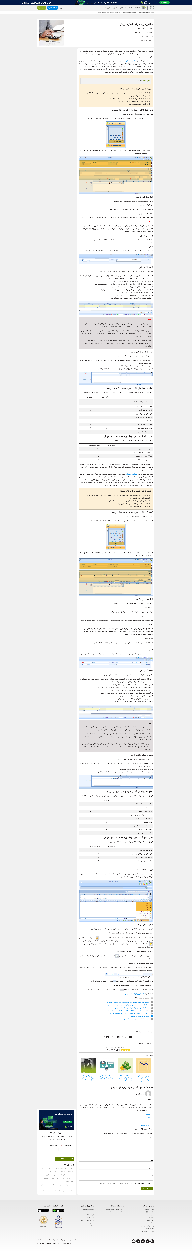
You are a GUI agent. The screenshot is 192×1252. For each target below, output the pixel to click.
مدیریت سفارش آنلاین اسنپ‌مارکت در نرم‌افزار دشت (57, 1175)
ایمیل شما (53, 1145)
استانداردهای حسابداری (87, 1220)
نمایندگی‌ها (129, 8)
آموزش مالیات (90, 1226)
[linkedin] (152, 1241)
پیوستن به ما (150, 1220)
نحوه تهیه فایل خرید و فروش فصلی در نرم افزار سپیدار (132, 1008)
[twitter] (148, 1241)
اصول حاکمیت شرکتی (148, 1228)
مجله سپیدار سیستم (88, 1209)
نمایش (141, 81)
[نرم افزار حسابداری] (148, 8)
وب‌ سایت (150, 1176)
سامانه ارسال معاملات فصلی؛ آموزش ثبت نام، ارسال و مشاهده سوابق (128, 1005)
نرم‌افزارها (137, 8)
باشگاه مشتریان (52, 8)
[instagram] (143, 1241)
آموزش (115, 8)
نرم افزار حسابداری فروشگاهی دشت (114, 1212)
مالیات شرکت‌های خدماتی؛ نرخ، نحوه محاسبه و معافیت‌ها (56, 1191)
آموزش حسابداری (89, 1217)
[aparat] (134, 1241)
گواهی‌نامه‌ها (150, 1215)
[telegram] (138, 1241)
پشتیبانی (121, 8)
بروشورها (151, 1217)
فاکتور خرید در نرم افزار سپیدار (140, 1016)
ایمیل (150, 1168)
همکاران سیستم (149, 1209)
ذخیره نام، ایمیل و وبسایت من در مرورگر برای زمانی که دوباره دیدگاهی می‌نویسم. (125, 1183)
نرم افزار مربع (150, 1223)
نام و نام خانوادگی (67, 1145)
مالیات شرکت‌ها (90, 1215)
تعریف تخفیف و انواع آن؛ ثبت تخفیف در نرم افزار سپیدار (132, 1019)
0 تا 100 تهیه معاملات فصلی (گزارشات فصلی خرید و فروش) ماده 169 (128, 1002)
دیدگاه (150, 1137)
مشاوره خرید (41, 8)
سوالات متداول (150, 1212)
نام (151, 1160)
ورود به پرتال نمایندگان (147, 1226)
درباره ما (108, 8)
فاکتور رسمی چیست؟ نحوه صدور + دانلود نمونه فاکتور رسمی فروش (128, 1011)
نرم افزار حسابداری (131, 61)
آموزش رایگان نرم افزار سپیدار (134, 994)
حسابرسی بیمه (90, 1212)
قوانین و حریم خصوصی (147, 1231)
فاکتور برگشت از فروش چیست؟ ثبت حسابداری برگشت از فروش (130, 1013)
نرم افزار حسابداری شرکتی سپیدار (115, 1209)
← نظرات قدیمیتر (146, 1125)
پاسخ (149, 1117)
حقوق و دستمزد (89, 1223)
